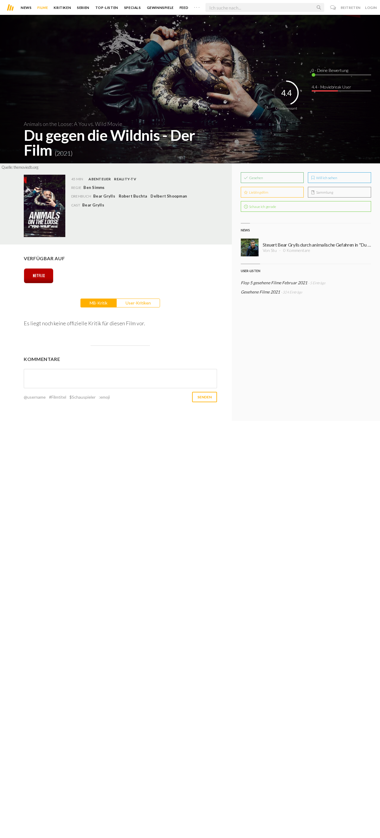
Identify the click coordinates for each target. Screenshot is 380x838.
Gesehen (255, 178)
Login (371, 8)
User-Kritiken (138, 302)
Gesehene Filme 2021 (260, 291)
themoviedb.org (26, 167)
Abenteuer (99, 179)
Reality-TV (125, 179)
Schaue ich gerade (262, 206)
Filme (42, 8)
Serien (83, 8)
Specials (132, 8)
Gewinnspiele (160, 8)
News (26, 8)
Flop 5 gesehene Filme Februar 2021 (274, 282)
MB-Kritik (98, 302)
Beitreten (351, 8)
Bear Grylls (104, 196)
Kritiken (62, 8)
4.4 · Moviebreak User (331, 86)
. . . (197, 6)
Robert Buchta (133, 196)
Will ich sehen (326, 178)
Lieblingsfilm (258, 192)
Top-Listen (106, 8)
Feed (184, 8)
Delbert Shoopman (169, 196)
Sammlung (324, 192)
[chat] (333, 7)
